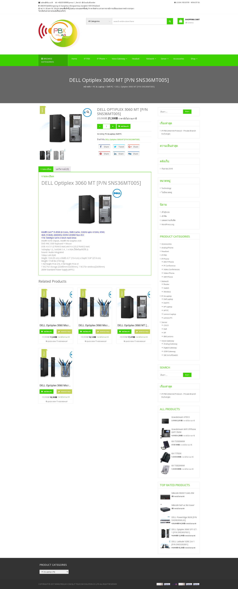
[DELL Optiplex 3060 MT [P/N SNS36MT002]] (133, 306)
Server (164, 58)
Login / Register (182, 2)
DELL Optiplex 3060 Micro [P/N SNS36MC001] (56, 325)
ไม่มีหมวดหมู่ (167, 192)
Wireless (167, 291)
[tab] (45, 169)
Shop (193, 58)
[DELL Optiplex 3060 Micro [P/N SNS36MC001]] (56, 306)
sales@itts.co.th (47, 2)
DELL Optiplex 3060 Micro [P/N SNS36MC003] (56, 385)
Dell (165, 329)
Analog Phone (167, 247)
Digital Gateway (170, 347)
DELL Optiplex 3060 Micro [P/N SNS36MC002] (95, 325)
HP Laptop (168, 306)
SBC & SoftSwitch (171, 355)
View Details (66, 331)
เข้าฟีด (164, 216)
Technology (166, 188)
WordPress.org (168, 224)
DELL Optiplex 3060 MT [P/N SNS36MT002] (133, 325)
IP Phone (101, 58)
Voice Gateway (118, 58)
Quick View (52, 341)
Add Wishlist (62, 341)
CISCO (166, 325)
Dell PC (110, 86)
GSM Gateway (170, 351)
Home (74, 58)
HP (165, 332)
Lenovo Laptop (170, 314)
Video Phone (169, 273)
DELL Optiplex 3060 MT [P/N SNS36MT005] (122, 139)
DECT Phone (169, 262)
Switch (166, 288)
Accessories (178, 58)
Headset (135, 58)
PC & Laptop (98, 86)
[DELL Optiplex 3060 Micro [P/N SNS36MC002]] (95, 306)
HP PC (166, 310)
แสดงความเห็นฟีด (168, 220)
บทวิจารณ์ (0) (62, 169)
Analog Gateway (170, 344)
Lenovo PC (168, 318)
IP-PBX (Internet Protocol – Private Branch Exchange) (179, 132)
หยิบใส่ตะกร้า (125, 126)
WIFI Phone (168, 277)
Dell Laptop (168, 299)
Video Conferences (172, 269)
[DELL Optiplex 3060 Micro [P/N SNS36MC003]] (56, 366)
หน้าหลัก (87, 86)
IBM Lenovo (168, 336)
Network (150, 58)
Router (166, 284)
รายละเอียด (45, 169)
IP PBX (87, 58)
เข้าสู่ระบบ (166, 212)
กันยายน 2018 (167, 168)
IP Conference (169, 265)
